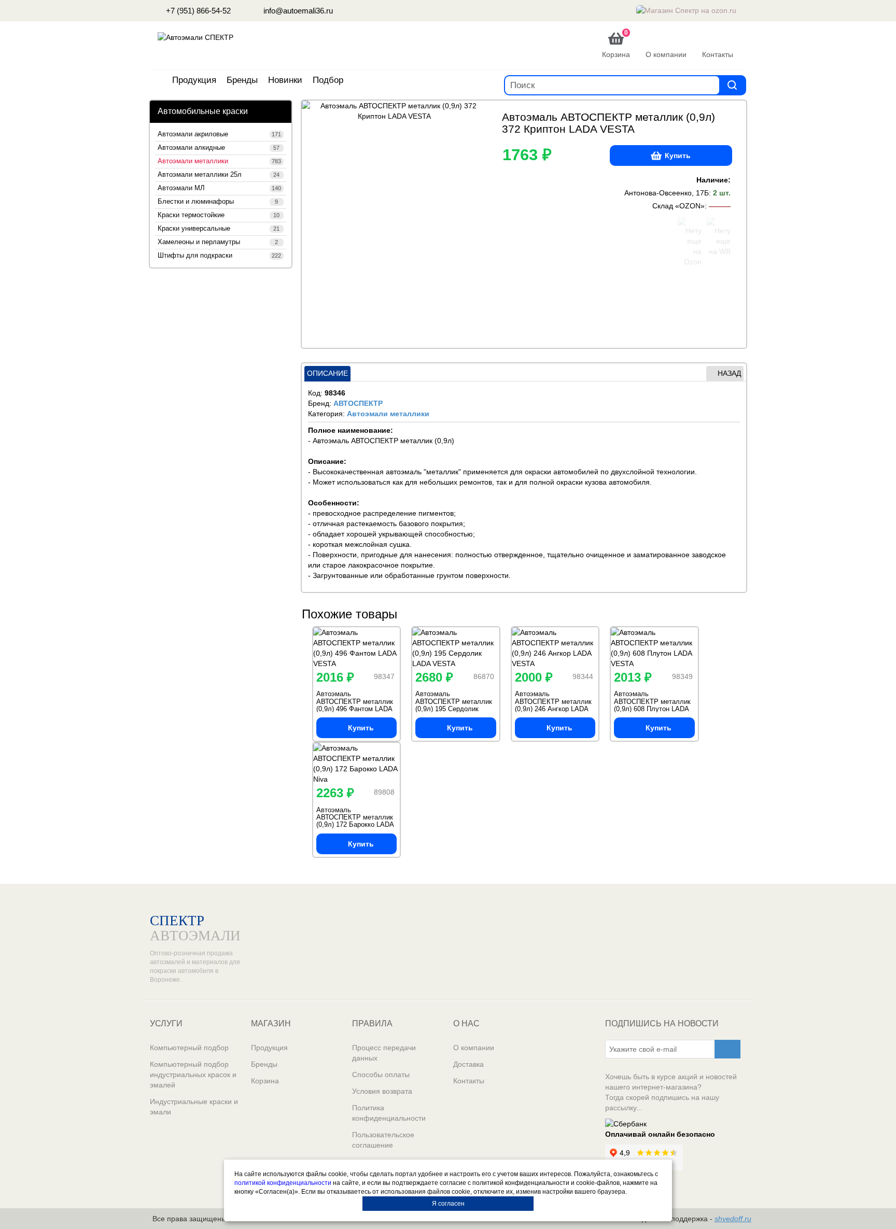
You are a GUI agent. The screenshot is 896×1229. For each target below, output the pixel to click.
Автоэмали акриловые (219, 134)
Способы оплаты (381, 1074)
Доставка (468, 1064)
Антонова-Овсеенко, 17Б (666, 193)
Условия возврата (382, 1091)
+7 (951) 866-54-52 (197, 10)
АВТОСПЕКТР (358, 403)
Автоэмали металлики (219, 161)
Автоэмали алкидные (218, 147)
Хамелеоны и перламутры (218, 242)
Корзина (265, 1081)
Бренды (242, 80)
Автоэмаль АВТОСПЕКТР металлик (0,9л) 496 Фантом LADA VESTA (354, 705)
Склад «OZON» (678, 206)
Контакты (468, 1081)
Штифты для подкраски (219, 255)
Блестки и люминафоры (218, 201)
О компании (473, 1047)
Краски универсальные (218, 228)
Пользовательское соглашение (383, 1140)
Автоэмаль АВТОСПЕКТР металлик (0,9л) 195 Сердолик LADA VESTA (453, 705)
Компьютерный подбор (189, 1047)
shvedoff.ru (733, 1218)
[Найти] (732, 84)
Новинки (285, 80)
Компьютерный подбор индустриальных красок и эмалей (193, 1074)
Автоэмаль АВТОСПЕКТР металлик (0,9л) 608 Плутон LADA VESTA (652, 705)
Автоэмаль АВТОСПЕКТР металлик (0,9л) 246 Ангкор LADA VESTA (553, 705)
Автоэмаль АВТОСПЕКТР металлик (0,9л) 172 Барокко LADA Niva (355, 821)
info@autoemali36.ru (297, 10)
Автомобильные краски (203, 111)
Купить (678, 155)
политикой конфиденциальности (282, 1182)
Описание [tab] (327, 373)
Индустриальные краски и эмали (194, 1106)
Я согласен (448, 1203)
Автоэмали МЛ (219, 188)
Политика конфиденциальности (389, 1113)
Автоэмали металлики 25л (218, 174)
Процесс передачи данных (384, 1052)
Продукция (194, 80)
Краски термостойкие (218, 215)
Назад (729, 373)
